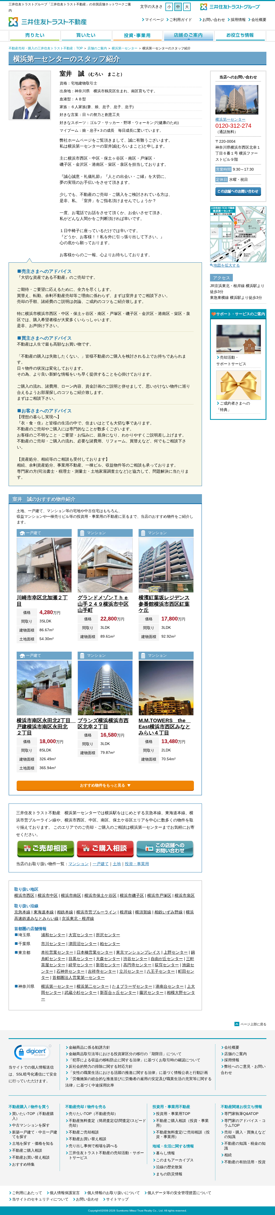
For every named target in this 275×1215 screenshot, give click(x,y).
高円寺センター (137, 965)
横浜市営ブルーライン (96, 912)
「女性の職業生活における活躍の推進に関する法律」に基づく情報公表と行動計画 (138, 1072)
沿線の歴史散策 (169, 1167)
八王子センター (161, 971)
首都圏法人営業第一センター (78, 977)
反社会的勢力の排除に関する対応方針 (101, 1066)
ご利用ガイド (180, 19)
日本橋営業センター (95, 952)
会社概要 (258, 19)
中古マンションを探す (31, 1125)
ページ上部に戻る (250, 1024)
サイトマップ (117, 1199)
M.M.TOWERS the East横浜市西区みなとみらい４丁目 (165, 727)
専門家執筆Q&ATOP (241, 1113)
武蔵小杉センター (80, 992)
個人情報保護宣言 (65, 1193)
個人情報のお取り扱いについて (113, 1193)
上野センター (176, 952)
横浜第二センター (93, 986)
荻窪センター (167, 965)
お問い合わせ (213, 19)
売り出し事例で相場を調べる (93, 1146)
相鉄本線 (65, 912)
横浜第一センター (125, 48)
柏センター (110, 943)
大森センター (108, 958)
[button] (33, 1053)
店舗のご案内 (97, 48)
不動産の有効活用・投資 (245, 1162)
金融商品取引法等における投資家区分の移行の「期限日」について (125, 1054)
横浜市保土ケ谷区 (100, 895)
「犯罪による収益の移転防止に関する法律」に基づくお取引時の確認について (134, 1060)
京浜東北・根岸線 (78, 918)
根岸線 (126, 912)
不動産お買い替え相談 (31, 1157)
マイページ (154, 19)
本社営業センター (57, 952)
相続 (228, 1155)
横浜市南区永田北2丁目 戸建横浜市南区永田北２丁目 (46, 727)
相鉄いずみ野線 (168, 912)
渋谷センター (135, 958)
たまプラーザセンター (132, 986)
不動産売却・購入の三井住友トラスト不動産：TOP (46, 48)
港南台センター (169, 986)
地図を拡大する (227, 265)
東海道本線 (44, 912)
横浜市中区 (48, 895)
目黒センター (80, 958)
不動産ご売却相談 (84, 1132)
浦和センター (53, 935)
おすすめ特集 (23, 1164)
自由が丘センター (167, 958)
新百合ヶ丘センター (118, 992)
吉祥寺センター (102, 971)
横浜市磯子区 (132, 895)
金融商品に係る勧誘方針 (89, 1047)
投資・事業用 (137, 863)
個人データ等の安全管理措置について (179, 1193)
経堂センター (80, 965)
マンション (78, 863)
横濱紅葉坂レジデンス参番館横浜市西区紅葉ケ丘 (164, 604)
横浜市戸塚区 (159, 895)
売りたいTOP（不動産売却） (93, 1113)
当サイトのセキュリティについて (40, 1199)
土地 (117, 863)
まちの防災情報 (169, 1174)
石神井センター (70, 971)
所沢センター (108, 935)
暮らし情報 (165, 1153)
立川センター (131, 971)
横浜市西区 (24, 895)
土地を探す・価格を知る (32, 1143)
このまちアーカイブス (175, 1160)
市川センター (53, 943)
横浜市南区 (71, 895)
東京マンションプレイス (138, 952)
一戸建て (101, 863)
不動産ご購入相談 (27, 1150)
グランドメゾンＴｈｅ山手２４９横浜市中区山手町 (103, 604)
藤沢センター (151, 992)
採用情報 (238, 19)
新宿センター (108, 965)
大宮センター (80, 935)
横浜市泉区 (185, 895)
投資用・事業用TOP (173, 1113)
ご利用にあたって (27, 1193)
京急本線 (22, 912)
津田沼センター (82, 943)
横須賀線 (143, 912)
